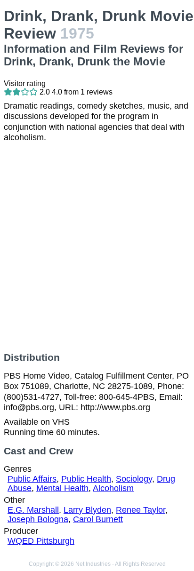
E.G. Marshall (33, 510)
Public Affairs (32, 479)
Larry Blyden (87, 510)
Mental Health (62, 488)
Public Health (86, 479)
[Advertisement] (97, 247)
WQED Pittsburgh (41, 541)
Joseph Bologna (38, 519)
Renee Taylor (140, 510)
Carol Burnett (98, 519)
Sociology (134, 479)
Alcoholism (113, 488)
